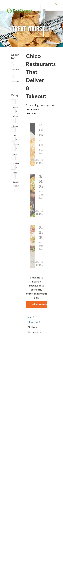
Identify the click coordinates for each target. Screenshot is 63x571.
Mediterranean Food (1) (19, 164)
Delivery (15, 69)
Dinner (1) (16, 127)
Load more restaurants (38, 304)
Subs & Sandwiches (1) (18, 183)
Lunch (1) (15, 155)
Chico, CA (33, 321)
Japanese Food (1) (17, 145)
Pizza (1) (15, 173)
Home (29, 316)
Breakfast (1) (17, 117)
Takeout (15, 81)
